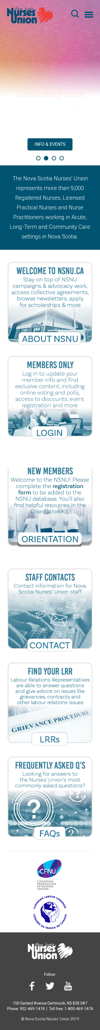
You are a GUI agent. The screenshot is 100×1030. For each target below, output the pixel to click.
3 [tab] (54, 158)
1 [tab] (38, 158)
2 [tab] (46, 158)
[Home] (29, 13)
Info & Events (50, 144)
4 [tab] (61, 158)
